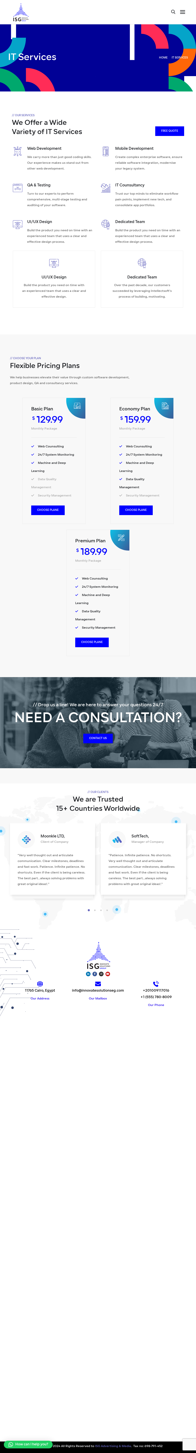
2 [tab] (95, 910)
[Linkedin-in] (88, 974)
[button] (28, 1444)
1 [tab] (89, 910)
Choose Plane (48, 510)
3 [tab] (101, 910)
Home (163, 57)
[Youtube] (107, 974)
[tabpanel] (52, 862)
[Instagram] (101, 974)
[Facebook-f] (94, 974)
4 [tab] (107, 910)
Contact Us (98, 738)
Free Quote (169, 131)
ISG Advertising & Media (113, 1446)
